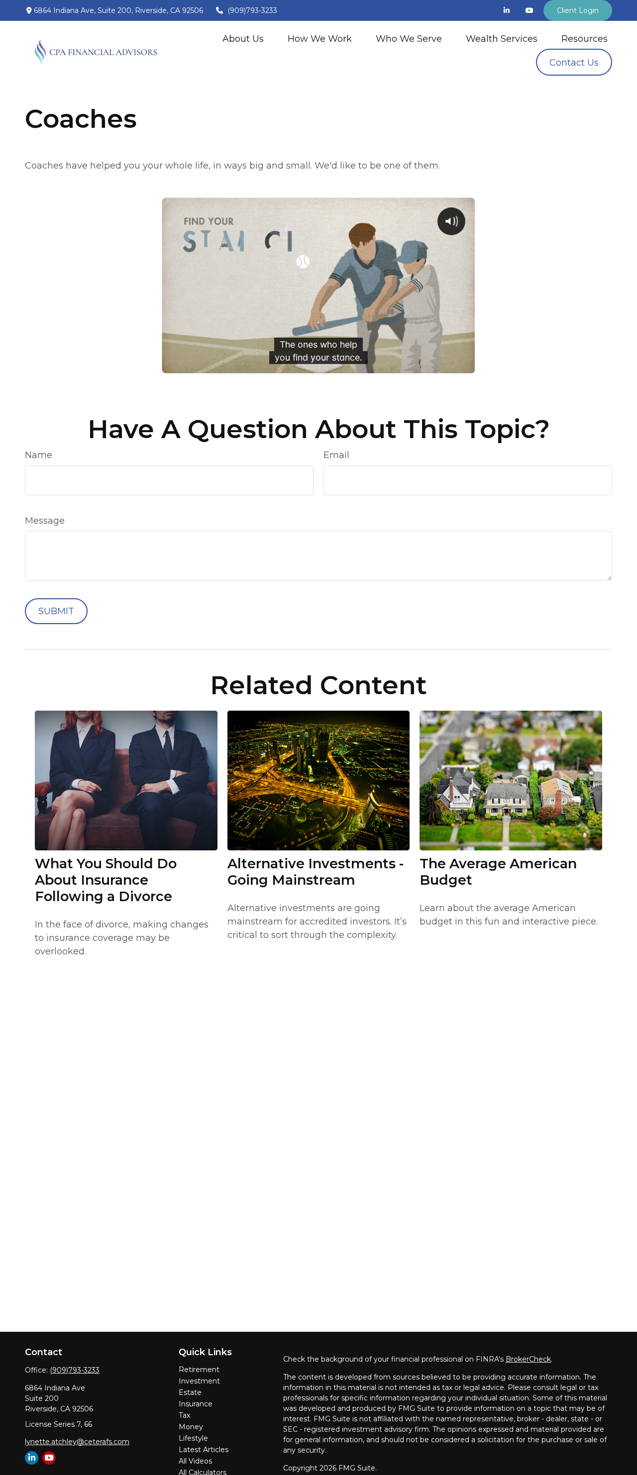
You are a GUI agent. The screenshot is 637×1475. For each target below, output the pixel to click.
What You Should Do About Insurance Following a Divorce (106, 880)
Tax (184, 1415)
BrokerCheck (528, 1359)
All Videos (195, 1461)
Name (38, 455)
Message (45, 520)
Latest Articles (203, 1449)
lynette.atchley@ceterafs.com (77, 1441)
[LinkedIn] (507, 10)
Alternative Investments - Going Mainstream (315, 871)
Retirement (199, 1369)
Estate (190, 1392)
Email (336, 455)
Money (191, 1426)
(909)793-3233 (252, 10)
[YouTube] (529, 10)
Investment (199, 1381)
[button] (243, 38)
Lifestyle (193, 1438)
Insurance (195, 1403)
